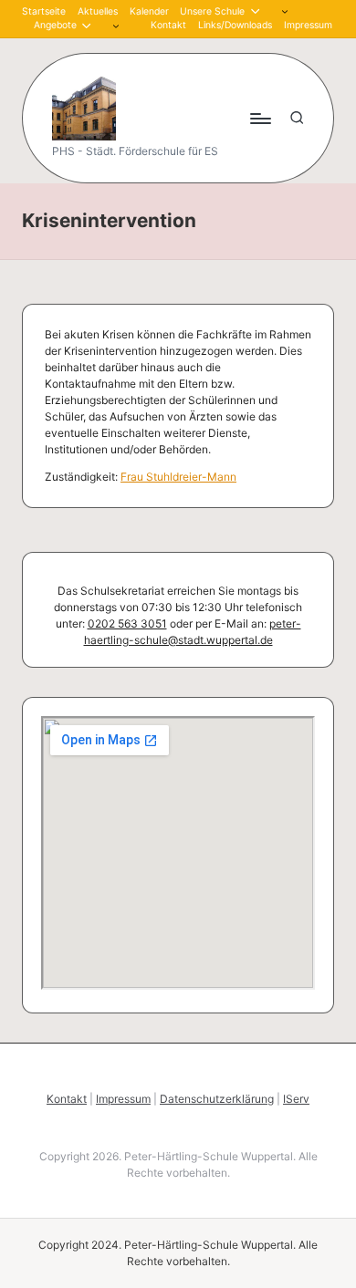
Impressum (123, 1099)
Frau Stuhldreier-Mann (178, 476)
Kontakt (67, 1099)
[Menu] (259, 118)
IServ (296, 1099)
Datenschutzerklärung (217, 1099)
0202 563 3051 (127, 623)
